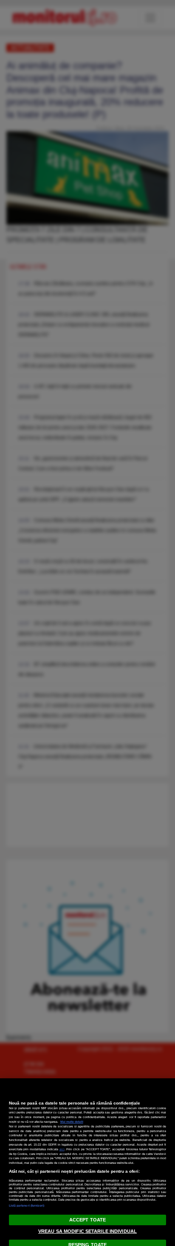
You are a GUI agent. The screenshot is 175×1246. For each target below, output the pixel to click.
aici (62, 1149)
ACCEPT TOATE (87, 1219)
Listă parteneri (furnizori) (27, 1205)
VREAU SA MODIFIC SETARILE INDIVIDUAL (87, 1231)
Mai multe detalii (71, 1122)
